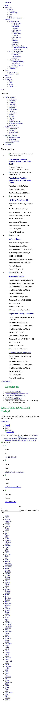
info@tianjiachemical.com (13, 487)
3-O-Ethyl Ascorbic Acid (18, 200)
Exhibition (8, 77)
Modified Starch (16, 440)
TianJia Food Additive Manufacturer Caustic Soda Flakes (20, 180)
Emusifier (15, 42)
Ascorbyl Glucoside (16, 276)
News (6, 70)
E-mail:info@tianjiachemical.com (15, 395)
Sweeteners (15, 27)
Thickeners (15, 28)
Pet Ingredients (17, 56)
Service (11, 84)
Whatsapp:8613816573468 (13, 399)
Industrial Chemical (14, 60)
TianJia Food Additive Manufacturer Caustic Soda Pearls (20, 161)
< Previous (6, 381)
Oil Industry (16, 63)
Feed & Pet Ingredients (16, 51)
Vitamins (15, 35)
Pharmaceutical (13, 67)
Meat (10, 14)
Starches (15, 41)
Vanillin (33, 440)
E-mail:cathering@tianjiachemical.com (16, 393)
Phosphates (15, 32)
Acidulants (15, 25)
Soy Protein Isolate (23, 438)
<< (2, 381)
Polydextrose (26, 440)
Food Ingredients (14, 21)
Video (6, 76)
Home (6, 6)
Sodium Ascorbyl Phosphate (20, 353)
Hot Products (35, 435)
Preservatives (16, 30)
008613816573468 (10, 502)
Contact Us (8, 79)
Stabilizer (15, 44)
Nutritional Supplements (16, 18)
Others (14, 58)
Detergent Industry (18, 62)
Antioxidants (16, 23)
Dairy (10, 16)
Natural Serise (16, 49)
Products (7, 20)
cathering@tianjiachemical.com (14, 472)
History (11, 81)
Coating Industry (17, 65)
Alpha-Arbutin (14, 239)
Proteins (14, 39)
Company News (14, 74)
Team (10, 83)
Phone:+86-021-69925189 (13, 392)
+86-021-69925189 (11, 457)
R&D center (12, 86)
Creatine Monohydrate (10, 438)
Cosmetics (12, 69)
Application (8, 7)
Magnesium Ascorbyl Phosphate (21, 314)
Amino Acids (16, 34)
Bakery (11, 9)
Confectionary (13, 13)
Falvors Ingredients (18, 46)
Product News (13, 72)
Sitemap (20, 437)
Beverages (12, 11)
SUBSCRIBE (5, 421)
